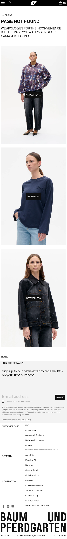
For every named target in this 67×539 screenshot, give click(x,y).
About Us (29, 455)
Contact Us (30, 430)
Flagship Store (32, 460)
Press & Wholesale (34, 485)
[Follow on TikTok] (12, 506)
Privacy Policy (26, 420)
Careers (29, 480)
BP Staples (33, 196)
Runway (29, 465)
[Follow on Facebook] (3, 506)
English (4, 356)
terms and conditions (24, 402)
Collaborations (32, 475)
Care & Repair (32, 470)
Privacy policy (32, 500)
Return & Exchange (34, 440)
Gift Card (29, 445)
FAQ (27, 425)
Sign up (60, 397)
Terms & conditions (34, 490)
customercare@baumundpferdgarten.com (41, 449)
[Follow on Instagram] (8, 506)
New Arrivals (33, 95)
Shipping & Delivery (34, 435)
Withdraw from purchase (37, 505)
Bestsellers (33, 298)
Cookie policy (31, 495)
